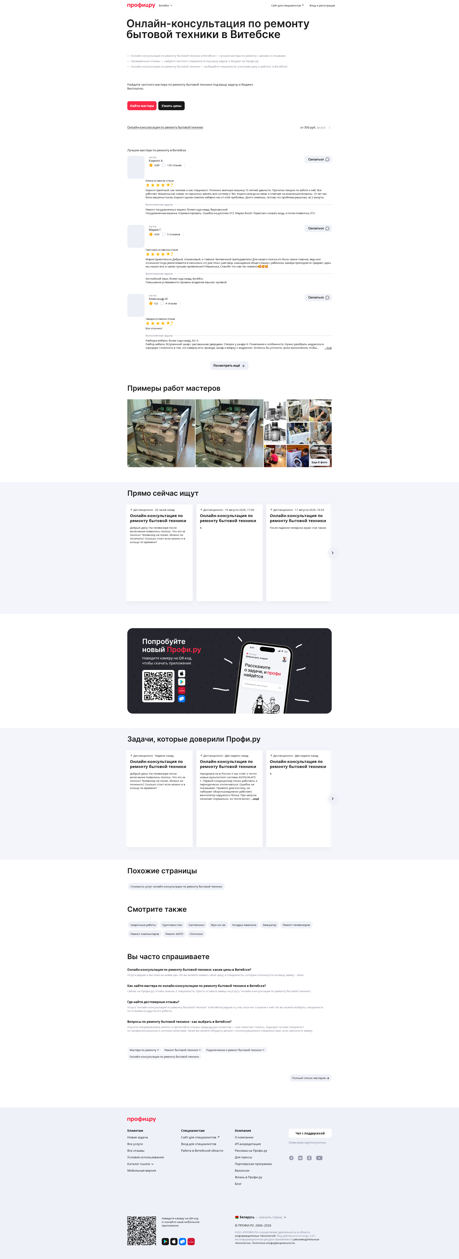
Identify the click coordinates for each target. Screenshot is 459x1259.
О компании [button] (244, 1137)
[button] (318, 159)
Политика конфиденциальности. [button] (273, 1243)
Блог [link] (238, 1184)
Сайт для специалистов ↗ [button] (200, 1137)
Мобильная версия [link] (141, 1170)
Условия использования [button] (145, 1157)
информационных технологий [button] (255, 1235)
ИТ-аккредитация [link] (248, 1144)
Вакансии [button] (242, 1170)
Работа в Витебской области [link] (202, 1150)
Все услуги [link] (135, 1144)
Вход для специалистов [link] (198, 1144)
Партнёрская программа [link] (253, 1164)
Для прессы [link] (243, 1157)
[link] (142, 105)
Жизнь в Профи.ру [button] (248, 1177)
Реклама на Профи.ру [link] (251, 1150)
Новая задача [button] (137, 1137)
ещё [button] (256, 798)
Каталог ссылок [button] (138, 1164)
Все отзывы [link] (135, 1150)
